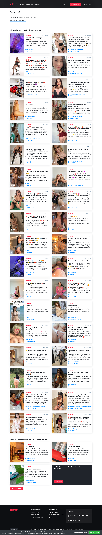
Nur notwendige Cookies (80, 532)
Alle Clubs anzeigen (16, 488)
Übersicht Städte (53, 512)
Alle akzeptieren (94, 532)
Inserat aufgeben (75, 4)
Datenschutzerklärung (59, 533)
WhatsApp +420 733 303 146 (79, 516)
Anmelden (88, 4)
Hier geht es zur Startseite (18, 20)
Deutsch (64, 4)
